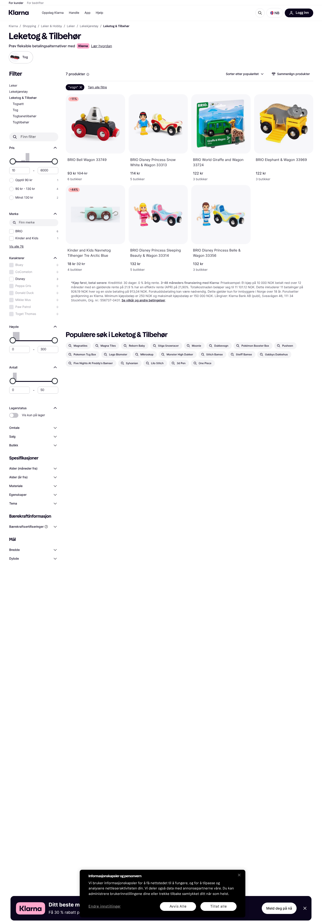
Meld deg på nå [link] (279, 908)
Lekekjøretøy (18, 92)
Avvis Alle (178, 906)
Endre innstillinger (104, 907)
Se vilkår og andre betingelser (143, 300)
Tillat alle (218, 906)
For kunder (16, 3)
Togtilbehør (21, 122)
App (87, 13)
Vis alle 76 (16, 246)
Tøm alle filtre (97, 87)
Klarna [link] (13, 26)
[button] (274, 13)
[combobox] (244, 73)
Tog (15, 110)
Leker (13, 85)
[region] (162, 893)
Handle (74, 13)
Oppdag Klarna (53, 13)
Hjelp (99, 13)
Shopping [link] (29, 26)
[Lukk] (239, 875)
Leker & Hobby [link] (51, 26)
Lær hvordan (101, 46)
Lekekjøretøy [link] (89, 26)
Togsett (18, 104)
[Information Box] (87, 74)
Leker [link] (71, 26)
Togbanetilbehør (24, 116)
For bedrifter (35, 3)
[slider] (13, 161)
